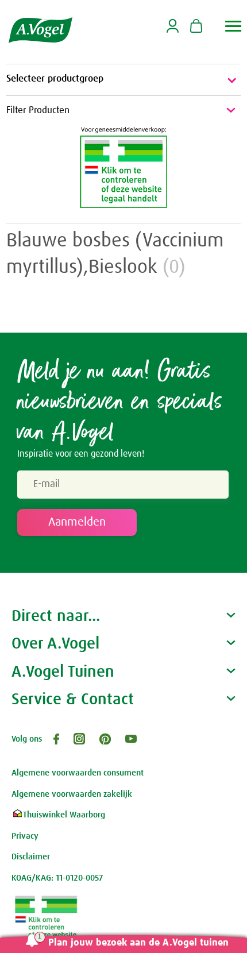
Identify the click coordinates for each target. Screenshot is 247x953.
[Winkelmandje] (196, 27)
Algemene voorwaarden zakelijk (71, 794)
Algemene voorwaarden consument (77, 773)
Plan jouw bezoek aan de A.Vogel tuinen (138, 943)
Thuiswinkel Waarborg (64, 815)
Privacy (24, 836)
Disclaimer (30, 856)
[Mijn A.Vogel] (173, 31)
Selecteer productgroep (54, 79)
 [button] (233, 26)
